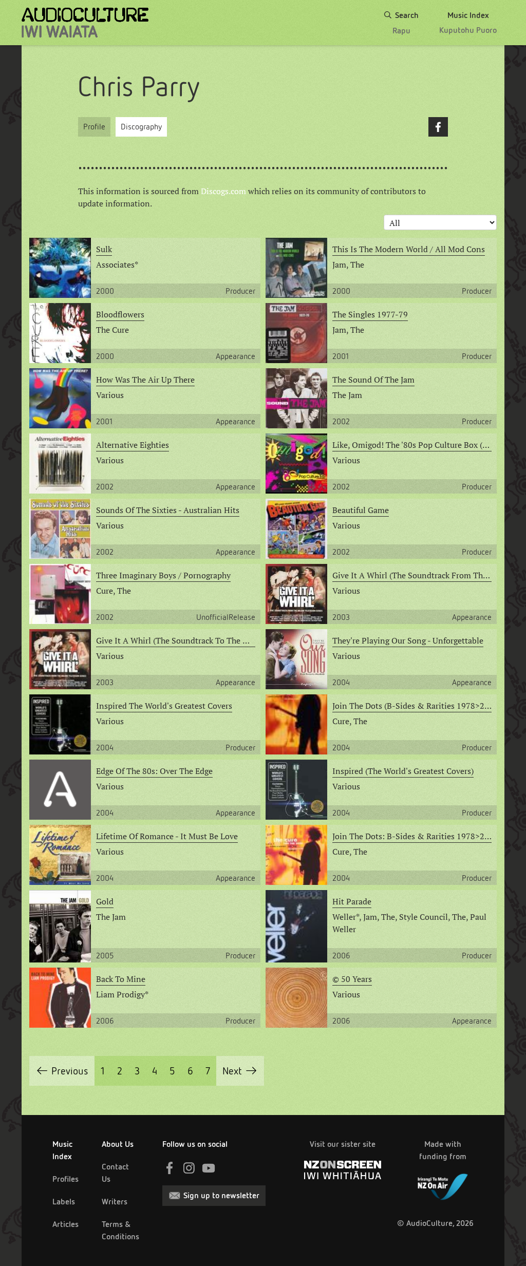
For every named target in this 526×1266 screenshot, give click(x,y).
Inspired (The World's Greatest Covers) (403, 771)
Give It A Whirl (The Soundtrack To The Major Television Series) (175, 640)
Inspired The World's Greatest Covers (164, 706)
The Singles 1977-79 (370, 314)
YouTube (208, 1168)
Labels (63, 1201)
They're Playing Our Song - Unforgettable (407, 640)
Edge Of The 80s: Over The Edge (154, 771)
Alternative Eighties (132, 445)
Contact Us (115, 1173)
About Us (118, 1144)
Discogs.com (223, 191)
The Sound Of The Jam (373, 379)
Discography (141, 126)
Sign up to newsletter (221, 1195)
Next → (240, 1071)
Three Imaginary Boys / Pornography (163, 575)
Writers (114, 1201)
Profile (94, 126)
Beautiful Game (360, 510)
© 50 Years (352, 979)
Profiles (65, 1179)
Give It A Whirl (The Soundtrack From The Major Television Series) (412, 575)
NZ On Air (443, 1185)
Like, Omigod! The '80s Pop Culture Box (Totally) (412, 445)
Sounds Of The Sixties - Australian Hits (167, 510)
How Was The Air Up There (145, 379)
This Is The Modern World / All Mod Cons (408, 249)
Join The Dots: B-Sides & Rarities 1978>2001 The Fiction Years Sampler (412, 836)
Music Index (62, 1150)
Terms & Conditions (120, 1230)
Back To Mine (120, 979)
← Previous (61, 1071)
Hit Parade (351, 901)
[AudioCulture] (85, 22)
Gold (105, 901)
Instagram (189, 1168)
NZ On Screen (342, 1170)
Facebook (438, 127)
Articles (65, 1224)
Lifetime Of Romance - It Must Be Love (167, 836)
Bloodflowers (120, 314)
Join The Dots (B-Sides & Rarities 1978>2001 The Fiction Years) (412, 706)
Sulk (104, 249)
